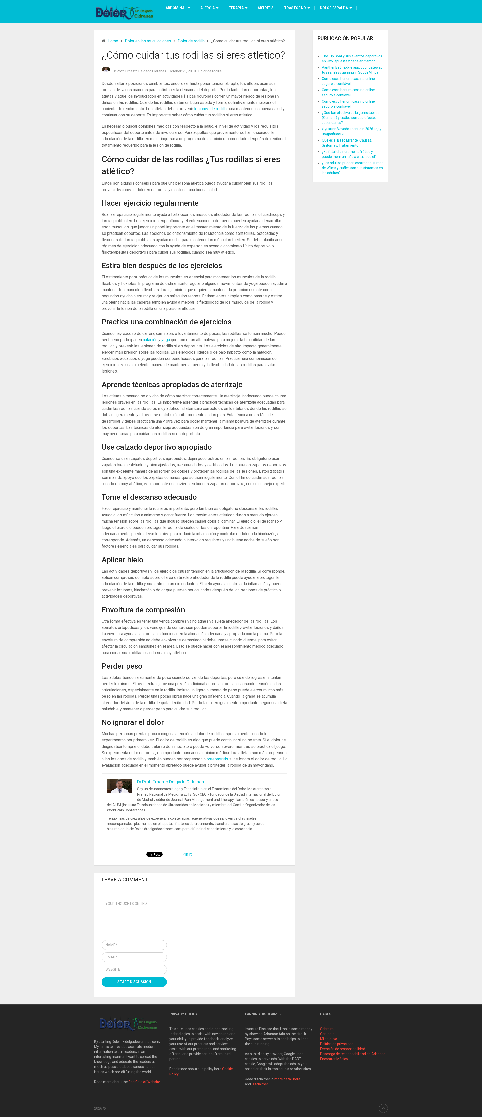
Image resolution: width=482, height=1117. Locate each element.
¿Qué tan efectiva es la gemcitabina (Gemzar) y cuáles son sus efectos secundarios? (350, 118)
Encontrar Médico (334, 1059)
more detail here (287, 1079)
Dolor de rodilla (210, 71)
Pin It (187, 854)
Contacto (327, 1034)
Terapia (236, 8)
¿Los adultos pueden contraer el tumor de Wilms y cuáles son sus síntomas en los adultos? (352, 168)
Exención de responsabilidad (342, 1049)
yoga (166, 339)
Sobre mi (327, 1029)
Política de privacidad (336, 1044)
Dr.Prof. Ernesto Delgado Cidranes (139, 71)
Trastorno (295, 8)
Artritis (266, 8)
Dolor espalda (334, 8)
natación (150, 339)
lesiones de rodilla (211, 108)
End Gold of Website (144, 1082)
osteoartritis (218, 759)
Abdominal (176, 8)
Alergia (207, 8)
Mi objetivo (328, 1039)
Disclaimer (260, 1084)
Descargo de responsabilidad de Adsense (352, 1054)
